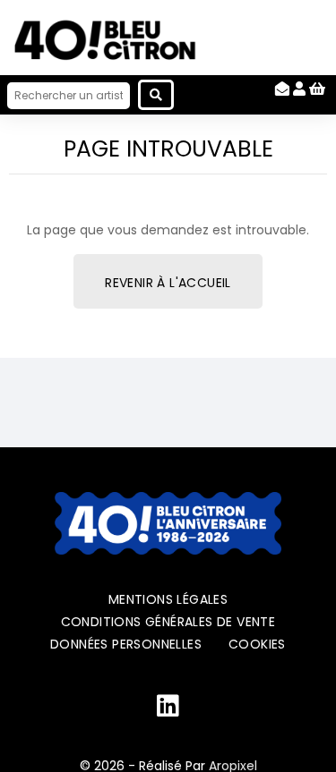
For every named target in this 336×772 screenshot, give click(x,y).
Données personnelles (126, 644)
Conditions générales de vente (168, 622)
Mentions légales (168, 599)
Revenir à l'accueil (168, 283)
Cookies (257, 644)
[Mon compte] (299, 89)
